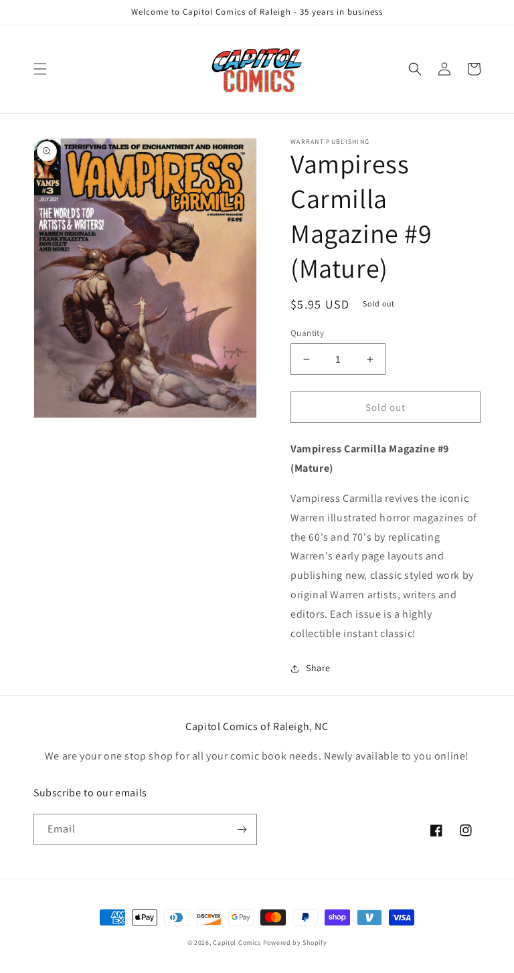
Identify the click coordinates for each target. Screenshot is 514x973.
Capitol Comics (237, 942)
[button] (40, 69)
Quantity (307, 333)
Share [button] (318, 668)
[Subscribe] (241, 829)
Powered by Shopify (295, 942)
